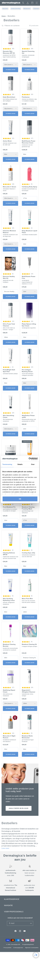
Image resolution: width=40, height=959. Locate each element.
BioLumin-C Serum (9, 187)
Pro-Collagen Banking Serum (27, 370)
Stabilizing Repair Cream (9, 691)
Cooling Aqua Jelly (28, 553)
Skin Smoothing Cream (8, 416)
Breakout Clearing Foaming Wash (28, 508)
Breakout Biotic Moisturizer (27, 736)
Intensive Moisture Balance (9, 231)
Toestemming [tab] (7, 464)
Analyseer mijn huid (18, 808)
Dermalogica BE (15, 944)
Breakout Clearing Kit (29, 644)
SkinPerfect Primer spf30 (28, 416)
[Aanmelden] (31, 923)
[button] (36, 3)
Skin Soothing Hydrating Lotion (9, 599)
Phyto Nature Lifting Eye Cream (29, 325)
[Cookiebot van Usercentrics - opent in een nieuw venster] (29, 458)
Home (4, 16)
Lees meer (5, 848)
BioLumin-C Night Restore (9, 736)
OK (20, 499)
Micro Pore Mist (27, 598)
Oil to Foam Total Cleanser (9, 325)
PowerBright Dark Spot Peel (9, 370)
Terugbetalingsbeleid (28, 944)
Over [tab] (33, 464)
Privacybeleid (7, 947)
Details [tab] (20, 464)
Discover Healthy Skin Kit (9, 277)
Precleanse (26, 97)
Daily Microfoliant (9, 97)
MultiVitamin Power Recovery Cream (28, 142)
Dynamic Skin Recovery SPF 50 (9, 52)
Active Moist (7, 141)
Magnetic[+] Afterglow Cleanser (28, 691)
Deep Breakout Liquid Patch (29, 231)
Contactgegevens (18, 947)
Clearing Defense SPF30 (9, 553)
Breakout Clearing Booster (9, 645)
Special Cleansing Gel (28, 52)
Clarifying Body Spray (29, 187)
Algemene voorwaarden (31, 947)
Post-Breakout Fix (9, 507)
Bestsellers (11, 16)
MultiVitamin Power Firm (28, 277)
